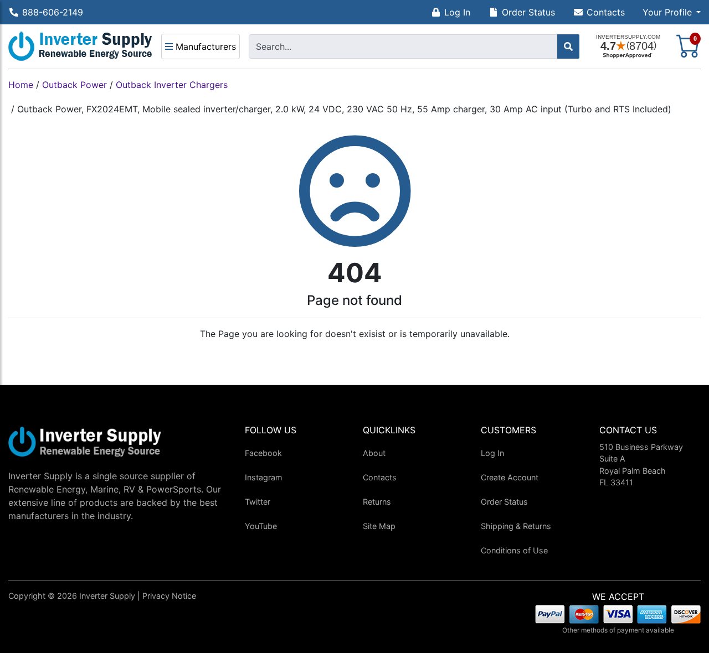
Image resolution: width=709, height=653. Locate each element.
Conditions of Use (514, 550)
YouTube (261, 526)
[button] (672, 12)
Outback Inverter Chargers (172, 84)
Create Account (509, 477)
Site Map (379, 526)
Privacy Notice (169, 595)
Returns (377, 501)
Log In (457, 12)
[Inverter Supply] (80, 46)
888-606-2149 (52, 12)
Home (20, 84)
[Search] (568, 46)
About (374, 453)
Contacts (606, 12)
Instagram (263, 477)
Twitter (257, 501)
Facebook (263, 453)
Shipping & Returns (516, 526)
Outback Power (74, 84)
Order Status (528, 12)
